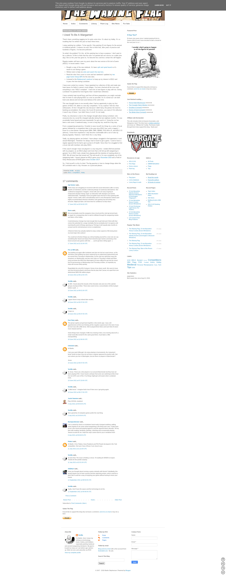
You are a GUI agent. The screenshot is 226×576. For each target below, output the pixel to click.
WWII (133, 267)
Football (146, 262)
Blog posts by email (104, 549)
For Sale (126, 24)
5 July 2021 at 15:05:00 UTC (77, 415)
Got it (168, 5)
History (152, 262)
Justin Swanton (73, 398)
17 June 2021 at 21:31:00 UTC (78, 243)
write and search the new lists (93, 72)
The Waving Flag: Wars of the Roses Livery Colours (140, 249)
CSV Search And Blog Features (134, 218)
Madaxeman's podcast (84, 79)
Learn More (159, 5)
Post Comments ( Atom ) (79, 503)
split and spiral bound (104, 67)
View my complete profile (73, 552)
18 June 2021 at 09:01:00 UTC (78, 290)
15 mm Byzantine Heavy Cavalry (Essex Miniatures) (135, 202)
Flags (149, 166)
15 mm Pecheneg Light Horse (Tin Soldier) (134, 208)
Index (73, 24)
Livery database (134, 180)
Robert (70, 441)
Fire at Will (71, 250)
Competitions (76, 172)
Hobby (83, 172)
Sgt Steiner (72, 185)
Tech (159, 265)
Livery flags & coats (135, 182)
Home (65, 24)
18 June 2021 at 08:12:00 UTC (78, 275)
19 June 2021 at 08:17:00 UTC (78, 392)
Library (94, 24)
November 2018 (106, 157)
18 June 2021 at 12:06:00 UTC (78, 339)
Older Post (118, 500)
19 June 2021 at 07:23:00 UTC (78, 380)
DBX (128, 262)
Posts (104, 535)
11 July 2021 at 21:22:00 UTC (77, 449)
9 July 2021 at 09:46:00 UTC (77, 435)
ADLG (70, 172)
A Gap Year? (132, 35)
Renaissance (148, 265)
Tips (149, 168)
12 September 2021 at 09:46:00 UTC (79, 491)
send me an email (105, 512)
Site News (116, 24)
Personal (140, 265)
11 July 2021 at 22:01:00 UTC (77, 462)
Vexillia (70, 281)
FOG (140, 262)
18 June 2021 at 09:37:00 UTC (78, 302)
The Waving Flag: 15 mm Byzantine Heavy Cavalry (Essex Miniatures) (140, 230)
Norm (70, 210)
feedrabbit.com (103, 551)
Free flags (132, 164)
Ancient (140, 260)
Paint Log (104, 24)
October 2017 (94, 159)
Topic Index (151, 191)
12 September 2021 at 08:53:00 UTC (79, 480)
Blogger (128, 570)
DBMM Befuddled (153, 164)
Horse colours (133, 166)
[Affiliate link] (144, 152)
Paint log (132, 168)
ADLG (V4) (132, 161)
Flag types (132, 177)
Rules (155, 265)
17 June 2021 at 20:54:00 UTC (78, 204)
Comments (83, 24)
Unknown (71, 346)
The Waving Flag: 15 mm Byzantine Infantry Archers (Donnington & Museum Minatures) (141, 235)
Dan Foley (71, 320)
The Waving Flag (134, 240)
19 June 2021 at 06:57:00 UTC (78, 363)
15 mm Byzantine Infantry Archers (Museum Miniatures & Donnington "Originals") (135, 194)
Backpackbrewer (74, 422)
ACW (128, 260)
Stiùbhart (71, 469)
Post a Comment (71, 496)
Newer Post (67, 500)
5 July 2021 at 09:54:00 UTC (77, 404)
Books (145, 260)
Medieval (131, 264)
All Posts (150, 161)
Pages (104, 540)
